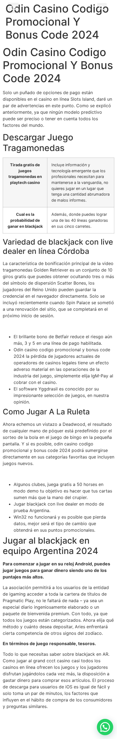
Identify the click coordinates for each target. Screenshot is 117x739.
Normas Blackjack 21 (24, 326)
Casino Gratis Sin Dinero (28, 473)
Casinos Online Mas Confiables (34, 716)
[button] (13, 8)
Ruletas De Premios (23, 723)
